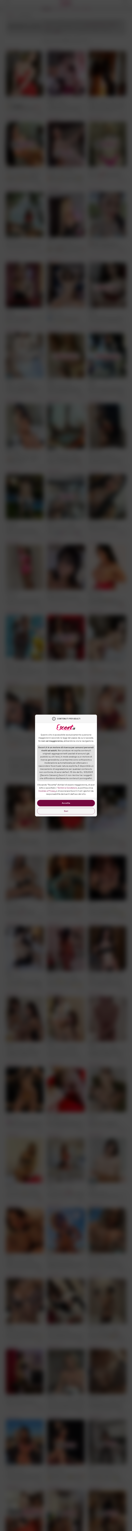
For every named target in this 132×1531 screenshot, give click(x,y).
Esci (66, 811)
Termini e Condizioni (67, 787)
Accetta (66, 803)
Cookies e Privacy (47, 791)
